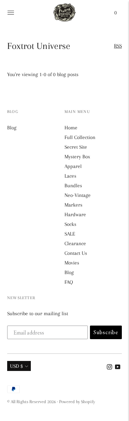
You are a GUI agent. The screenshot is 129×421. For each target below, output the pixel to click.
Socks (70, 224)
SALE (69, 234)
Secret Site (75, 147)
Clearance (75, 243)
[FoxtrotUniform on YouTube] (117, 368)
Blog (11, 127)
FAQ (68, 282)
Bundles (73, 185)
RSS (118, 46)
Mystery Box (77, 156)
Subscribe (106, 332)
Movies (71, 263)
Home (70, 127)
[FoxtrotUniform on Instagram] (109, 368)
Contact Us (75, 253)
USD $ (16, 366)
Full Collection (79, 137)
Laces (70, 176)
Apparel (73, 166)
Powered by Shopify (77, 401)
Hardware (75, 214)
